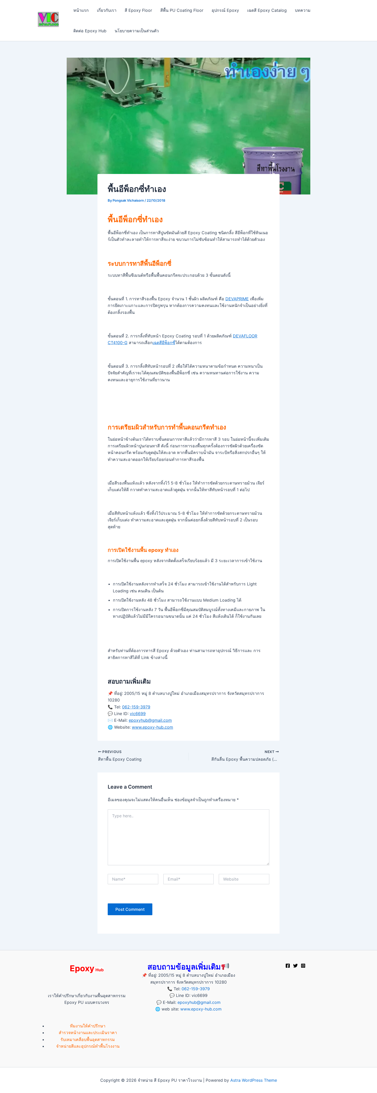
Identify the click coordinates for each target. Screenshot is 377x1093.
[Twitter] (295, 965)
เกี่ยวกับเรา (106, 10)
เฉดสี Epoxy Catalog (267, 10)
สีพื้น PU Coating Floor (181, 10)
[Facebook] (287, 965)
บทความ (303, 10)
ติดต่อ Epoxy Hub (89, 30)
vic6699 (138, 713)
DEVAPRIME (237, 298)
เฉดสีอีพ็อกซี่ (164, 342)
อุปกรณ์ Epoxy (225, 10)
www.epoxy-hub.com (152, 727)
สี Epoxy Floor (138, 10)
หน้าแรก (81, 10)
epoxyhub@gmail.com (150, 720)
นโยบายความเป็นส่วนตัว (137, 30)
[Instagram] (303, 965)
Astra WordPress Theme (253, 1080)
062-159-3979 (136, 706)
